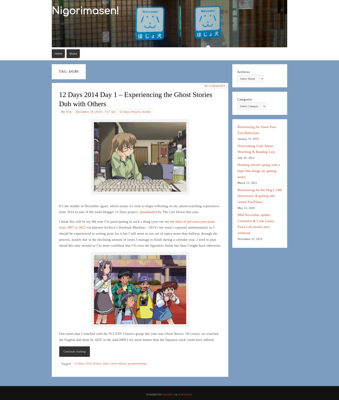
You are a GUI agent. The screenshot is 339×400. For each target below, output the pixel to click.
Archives (243, 72)
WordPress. (185, 394)
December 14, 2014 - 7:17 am (95, 111)
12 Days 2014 (83, 363)
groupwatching (137, 363)
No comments (214, 86)
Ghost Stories (118, 363)
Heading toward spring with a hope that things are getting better (259, 171)
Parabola (168, 394)
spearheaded (148, 212)
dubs (106, 363)
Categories (244, 99)
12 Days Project (129, 111)
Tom (69, 111)
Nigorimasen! (85, 11)
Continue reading (75, 351)
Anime (146, 111)
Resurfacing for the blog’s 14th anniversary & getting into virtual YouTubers (260, 196)
